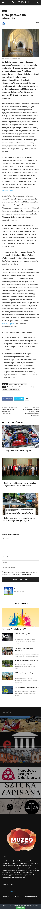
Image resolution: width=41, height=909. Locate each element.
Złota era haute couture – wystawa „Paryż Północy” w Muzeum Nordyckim (30, 412)
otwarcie (5, 389)
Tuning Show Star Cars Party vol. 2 (18, 450)
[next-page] (6, 528)
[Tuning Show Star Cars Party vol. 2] (20, 436)
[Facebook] (5, 891)
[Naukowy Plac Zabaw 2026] (20, 617)
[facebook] (15, 594)
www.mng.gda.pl (8, 190)
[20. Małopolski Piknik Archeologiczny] (7, 663)
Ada (7, 23)
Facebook (12, 891)
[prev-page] (3, 528)
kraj (4, 11)
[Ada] (3, 23)
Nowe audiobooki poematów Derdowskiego (8, 412)
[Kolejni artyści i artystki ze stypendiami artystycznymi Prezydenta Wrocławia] (20, 469)
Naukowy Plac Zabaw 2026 (14, 629)
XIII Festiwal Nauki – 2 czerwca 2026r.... (27, 687)
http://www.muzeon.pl (19, 591)
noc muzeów (29, 387)
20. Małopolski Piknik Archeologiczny (26, 660)
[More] (27, 399)
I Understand (20, 907)
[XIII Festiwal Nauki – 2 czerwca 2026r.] (7, 690)
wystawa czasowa (14, 389)
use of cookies (34, 905)
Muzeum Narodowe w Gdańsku (17, 384)
